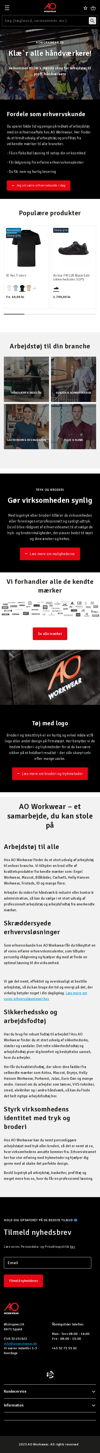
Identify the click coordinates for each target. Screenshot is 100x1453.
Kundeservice (15, 1391)
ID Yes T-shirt (16, 276)
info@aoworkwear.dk (20, 1343)
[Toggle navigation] (7, 8)
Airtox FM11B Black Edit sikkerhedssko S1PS (71, 277)
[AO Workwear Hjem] (50, 7)
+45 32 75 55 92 (64, 1348)
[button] (14, 314)
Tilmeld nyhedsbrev (23, 1281)
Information (14, 1405)
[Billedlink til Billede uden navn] (50, 609)
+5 (34, 288)
